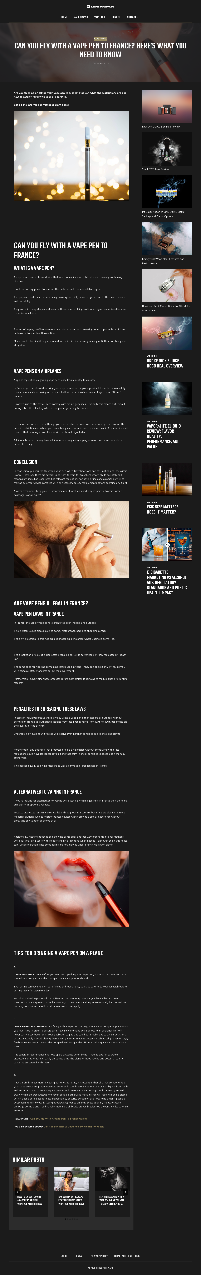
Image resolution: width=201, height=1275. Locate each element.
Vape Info (100, 17)
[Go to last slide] (17, 1191)
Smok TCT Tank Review (155, 169)
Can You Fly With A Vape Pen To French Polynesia (74, 1126)
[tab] (65, 1219)
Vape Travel (81, 17)
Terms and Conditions (126, 1256)
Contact (79, 1256)
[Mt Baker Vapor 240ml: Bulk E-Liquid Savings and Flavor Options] (167, 191)
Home (64, 17)
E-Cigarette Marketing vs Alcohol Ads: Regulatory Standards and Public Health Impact (167, 583)
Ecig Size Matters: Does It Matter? (163, 509)
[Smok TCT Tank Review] (167, 148)
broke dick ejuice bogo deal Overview (165, 363)
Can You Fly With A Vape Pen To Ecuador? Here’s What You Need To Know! (71, 1200)
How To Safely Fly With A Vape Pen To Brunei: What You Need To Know (29, 1200)
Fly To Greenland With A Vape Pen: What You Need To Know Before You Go (111, 1200)
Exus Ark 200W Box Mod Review (161, 126)
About (65, 1256)
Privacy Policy (99, 1256)
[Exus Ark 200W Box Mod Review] (167, 106)
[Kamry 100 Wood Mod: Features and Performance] (167, 238)
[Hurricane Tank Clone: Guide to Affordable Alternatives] (167, 285)
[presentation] (30, 1179)
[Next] (125, 1191)
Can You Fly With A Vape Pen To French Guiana (59, 1118)
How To (116, 17)
